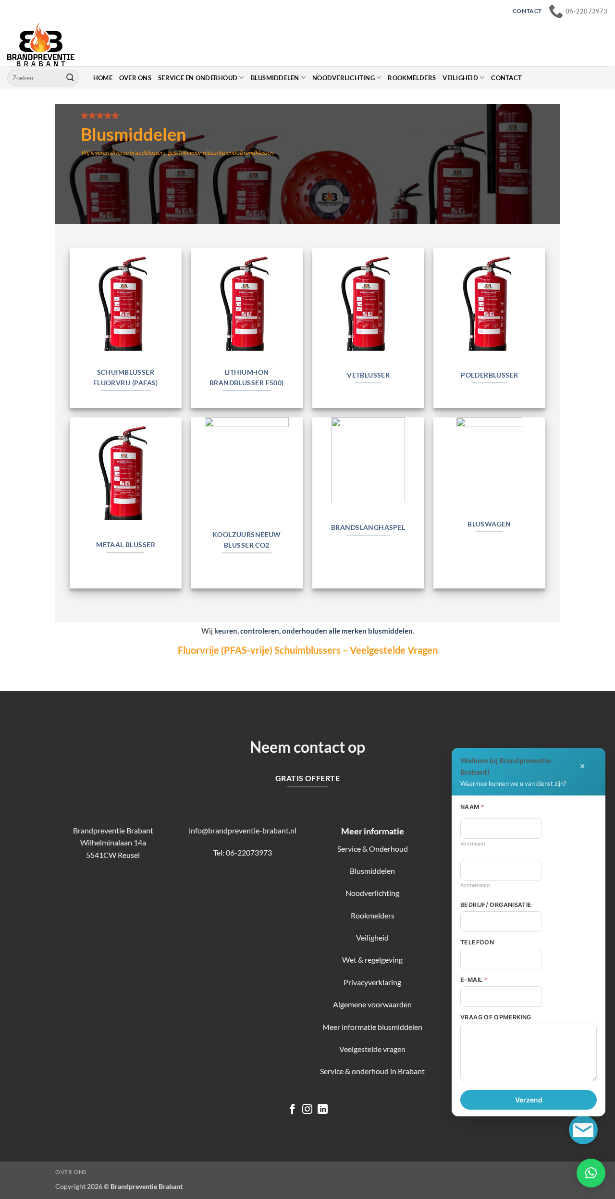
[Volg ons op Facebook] (292, 1109)
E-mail (473, 979)
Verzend (528, 1100)
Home (102, 78)
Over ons (135, 78)
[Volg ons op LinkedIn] (323, 1109)
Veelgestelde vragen (372, 1048)
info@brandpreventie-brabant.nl (242, 830)
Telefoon (477, 942)
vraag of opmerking (495, 1017)
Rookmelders (412, 78)
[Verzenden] (70, 78)
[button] (591, 1173)
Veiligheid (460, 78)
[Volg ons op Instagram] (307, 1109)
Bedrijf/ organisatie (496, 904)
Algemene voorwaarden (372, 1004)
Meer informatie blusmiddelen (372, 1026)
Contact (506, 78)
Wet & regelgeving (372, 959)
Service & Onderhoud (372, 848)
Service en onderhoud (197, 78)
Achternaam (475, 885)
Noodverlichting (343, 78)
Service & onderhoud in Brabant (372, 1071)
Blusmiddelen (275, 78)
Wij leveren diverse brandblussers (123, 152)
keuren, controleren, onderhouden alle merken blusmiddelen (313, 630)
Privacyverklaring (372, 982)
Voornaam (472, 843)
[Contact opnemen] (583, 1129)
